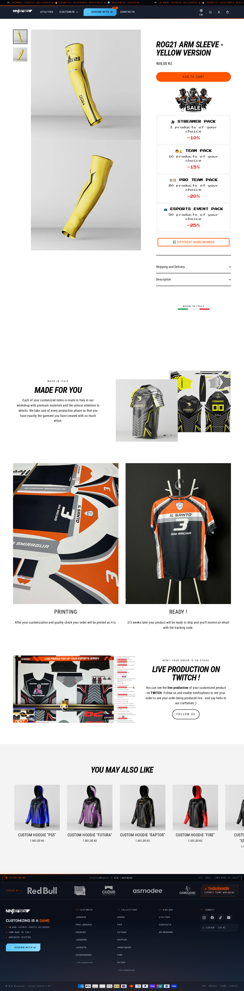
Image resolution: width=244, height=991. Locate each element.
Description (163, 279)
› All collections (126, 970)
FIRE (119, 955)
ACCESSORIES (84, 955)
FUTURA (121, 932)
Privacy (213, 986)
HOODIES (81, 932)
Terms (223, 986)
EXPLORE (166, 910)
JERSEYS (81, 917)
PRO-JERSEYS (84, 924)
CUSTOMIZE (67, 11)
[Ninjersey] (22, 12)
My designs (166, 932)
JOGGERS (81, 939)
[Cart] (227, 12)
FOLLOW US (185, 714)
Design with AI (23, 947)
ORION (121, 917)
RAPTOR (122, 939)
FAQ (204, 986)
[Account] (218, 12)
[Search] (210, 12)
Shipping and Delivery (170, 267)
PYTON (121, 962)
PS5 (119, 924)
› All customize (84, 962)
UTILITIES (46, 11)
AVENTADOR (124, 947)
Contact (233, 986)
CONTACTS (127, 11)
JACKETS (81, 947)
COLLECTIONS (127, 910)
